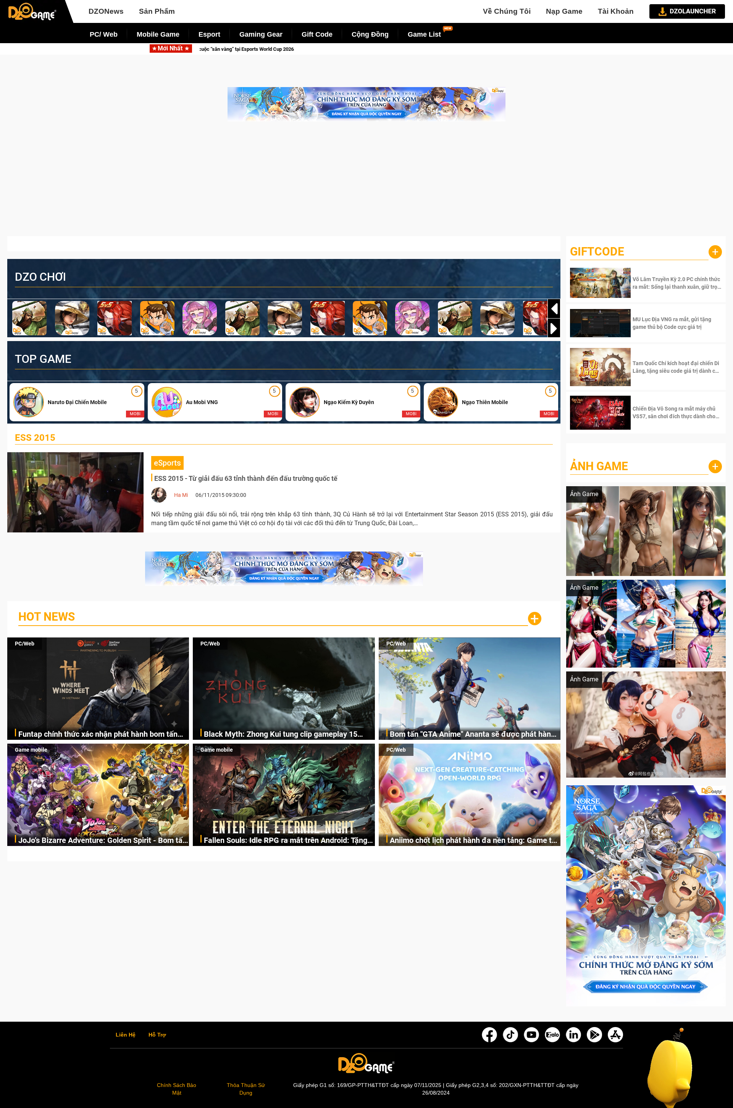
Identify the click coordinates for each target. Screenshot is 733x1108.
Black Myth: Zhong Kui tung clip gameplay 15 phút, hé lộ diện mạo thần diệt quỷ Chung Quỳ (450, 49)
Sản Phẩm (157, 11)
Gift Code (317, 34)
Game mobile (31, 750)
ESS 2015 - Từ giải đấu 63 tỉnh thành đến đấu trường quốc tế (245, 478)
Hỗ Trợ (157, 1035)
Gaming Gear (261, 34)
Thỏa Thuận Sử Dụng (246, 1089)
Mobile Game (158, 34)
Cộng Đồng (370, 34)
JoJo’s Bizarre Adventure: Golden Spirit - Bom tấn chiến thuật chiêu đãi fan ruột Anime (102, 841)
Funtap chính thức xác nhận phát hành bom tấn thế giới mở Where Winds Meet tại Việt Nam (215, 49)
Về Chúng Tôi (507, 11)
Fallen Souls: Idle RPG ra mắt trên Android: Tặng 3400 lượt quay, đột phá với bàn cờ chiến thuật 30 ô (287, 841)
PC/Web (24, 644)
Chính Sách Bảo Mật (176, 1089)
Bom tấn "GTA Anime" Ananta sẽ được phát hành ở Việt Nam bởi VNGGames (472, 735)
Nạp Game (564, 11)
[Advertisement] (366, 182)
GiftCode (597, 251)
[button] (553, 328)
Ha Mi (181, 495)
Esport (209, 34)
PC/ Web (104, 34)
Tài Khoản (616, 11)
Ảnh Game (599, 466)
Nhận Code (676, 283)
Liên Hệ (126, 1035)
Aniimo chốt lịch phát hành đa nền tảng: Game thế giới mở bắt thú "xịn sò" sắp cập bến (475, 841)
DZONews (106, 11)
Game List (424, 34)
